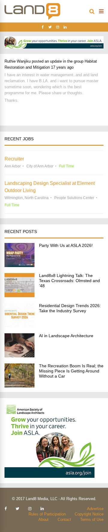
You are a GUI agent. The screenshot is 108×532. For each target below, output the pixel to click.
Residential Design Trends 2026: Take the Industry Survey (70, 308)
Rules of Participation (47, 514)
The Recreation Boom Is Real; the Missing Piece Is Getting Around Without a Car (71, 370)
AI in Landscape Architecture (66, 335)
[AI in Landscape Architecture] (19, 355)
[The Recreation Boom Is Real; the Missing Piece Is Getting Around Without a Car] (19, 385)
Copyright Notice (89, 514)
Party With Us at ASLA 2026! (66, 245)
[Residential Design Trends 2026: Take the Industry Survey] (19, 325)
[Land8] (32, 19)
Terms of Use (92, 519)
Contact (64, 519)
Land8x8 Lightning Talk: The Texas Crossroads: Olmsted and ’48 (69, 280)
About (43, 519)
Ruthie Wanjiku (17, 61)
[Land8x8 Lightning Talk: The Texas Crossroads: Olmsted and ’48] (19, 295)
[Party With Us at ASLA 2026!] (19, 265)
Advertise (95, 508)
